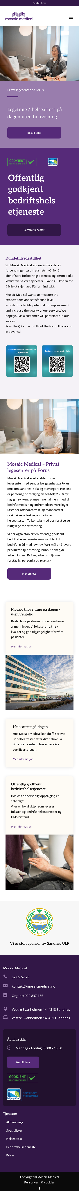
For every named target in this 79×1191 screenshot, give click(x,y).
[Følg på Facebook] (39, 1188)
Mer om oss (29, 573)
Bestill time (39, 3)
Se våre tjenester (34, 230)
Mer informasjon (21, 646)
